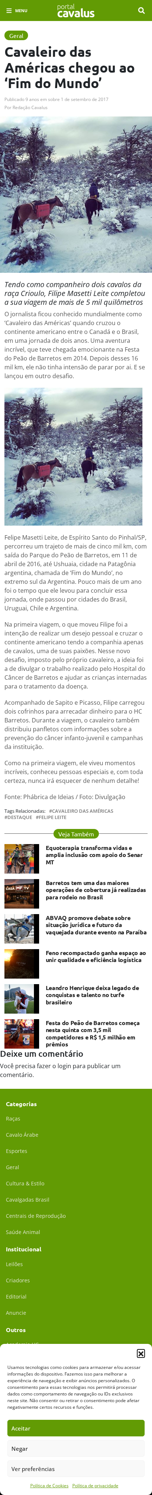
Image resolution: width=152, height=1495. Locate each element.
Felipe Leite (52, 817)
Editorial (16, 1296)
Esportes (16, 1150)
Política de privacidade (95, 1485)
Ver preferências (33, 1469)
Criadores (18, 1280)
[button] (141, 1353)
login (64, 1066)
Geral (12, 1167)
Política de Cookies (49, 1485)
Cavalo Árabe (22, 1134)
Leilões (14, 1264)
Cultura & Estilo (25, 1183)
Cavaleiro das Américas (82, 811)
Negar (19, 1448)
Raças (13, 1118)
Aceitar (20, 1428)
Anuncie (16, 1312)
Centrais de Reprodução (36, 1215)
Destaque (19, 817)
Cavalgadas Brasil (27, 1199)
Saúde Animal (23, 1232)
